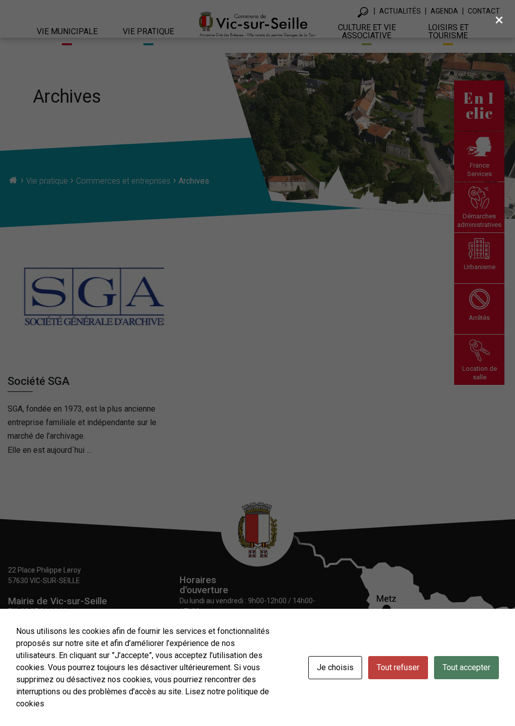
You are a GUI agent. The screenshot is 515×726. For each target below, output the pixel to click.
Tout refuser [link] (398, 667)
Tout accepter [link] (466, 667)
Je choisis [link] (335, 667)
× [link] (499, 19)
